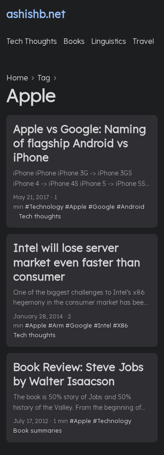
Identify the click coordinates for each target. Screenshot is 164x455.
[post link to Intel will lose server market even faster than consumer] (82, 290)
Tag (43, 77)
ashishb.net (36, 14)
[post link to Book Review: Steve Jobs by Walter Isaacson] (82, 398)
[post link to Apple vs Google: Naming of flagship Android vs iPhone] (82, 172)
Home (17, 77)
